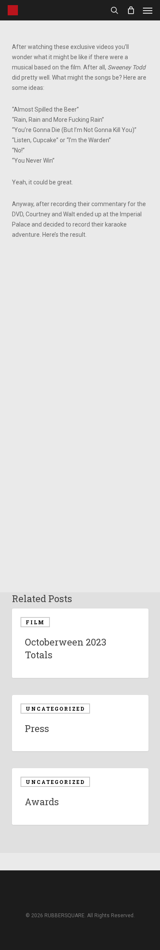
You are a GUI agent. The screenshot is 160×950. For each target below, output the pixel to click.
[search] (114, 10)
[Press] (80, 723)
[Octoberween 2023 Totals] (80, 643)
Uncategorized (55, 708)
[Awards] (80, 796)
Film (35, 622)
